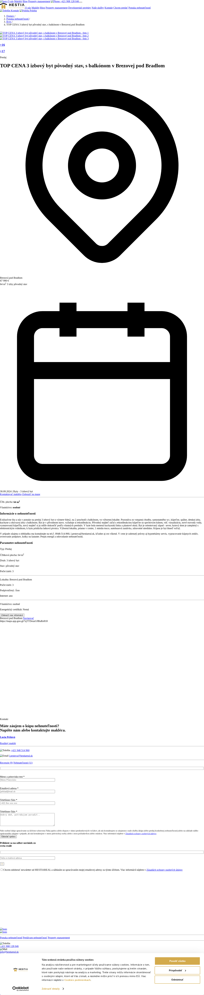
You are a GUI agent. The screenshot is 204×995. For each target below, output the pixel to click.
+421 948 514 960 (20, 750)
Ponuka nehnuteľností (139, 7)
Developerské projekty (79, 7)
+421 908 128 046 (70, 1)
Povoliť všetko (177, 961)
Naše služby (98, 7)
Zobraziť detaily (51, 988)
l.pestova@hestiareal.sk (21, 755)
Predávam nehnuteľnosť (35, 937)
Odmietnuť (177, 979)
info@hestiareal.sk (9, 952)
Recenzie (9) (6, 762)
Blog (25, 1)
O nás (11, 1)
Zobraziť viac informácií (12, 615)
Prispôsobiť (175, 970)
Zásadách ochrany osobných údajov (140, 833)
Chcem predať (120, 7)
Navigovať (28, 618)
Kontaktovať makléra (11, 494)
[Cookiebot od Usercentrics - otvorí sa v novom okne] (21, 988)
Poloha (33, 10)
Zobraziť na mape (31, 494)
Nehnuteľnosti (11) (23, 762)
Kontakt (109, 7)
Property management (39, 1)
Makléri (18, 1)
